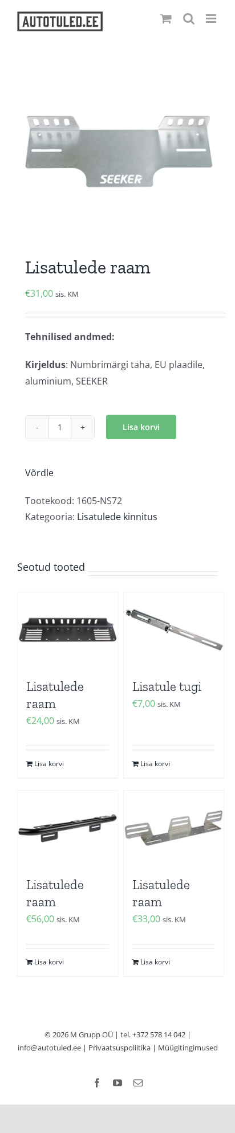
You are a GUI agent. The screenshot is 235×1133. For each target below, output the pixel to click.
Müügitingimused (188, 1047)
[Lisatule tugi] (174, 629)
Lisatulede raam (55, 694)
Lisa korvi (141, 427)
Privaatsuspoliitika (119, 1047)
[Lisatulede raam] (68, 629)
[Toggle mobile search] (189, 18)
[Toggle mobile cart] (166, 18)
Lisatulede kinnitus (117, 516)
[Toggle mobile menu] (212, 18)
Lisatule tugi (166, 686)
